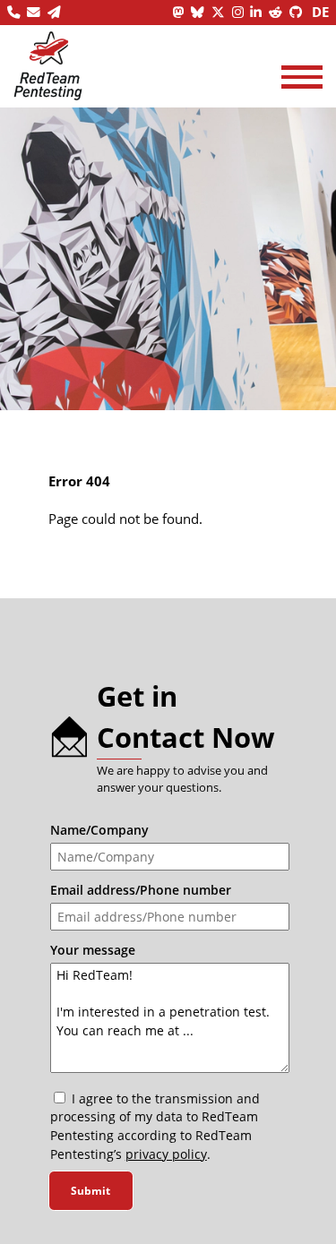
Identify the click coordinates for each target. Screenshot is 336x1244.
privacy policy (166, 1153)
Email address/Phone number (140, 889)
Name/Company (99, 829)
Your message (92, 949)
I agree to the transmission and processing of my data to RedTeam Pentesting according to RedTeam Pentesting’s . (155, 1126)
